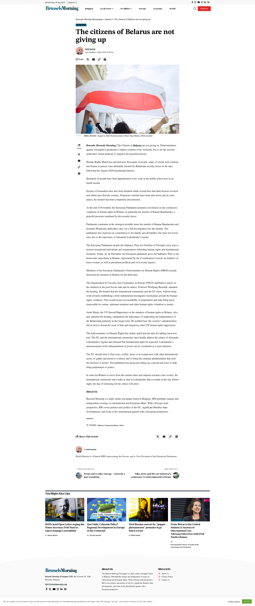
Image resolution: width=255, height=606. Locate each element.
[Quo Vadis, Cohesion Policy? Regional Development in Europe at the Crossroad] (106, 509)
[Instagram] (201, 2)
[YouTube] (198, 2)
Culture (133, 520)
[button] (194, 8)
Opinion (108, 19)
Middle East (177, 520)
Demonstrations (111, 425)
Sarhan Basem (53, 535)
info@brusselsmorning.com (56, 584)
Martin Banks (135, 535)
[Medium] (208, 2)
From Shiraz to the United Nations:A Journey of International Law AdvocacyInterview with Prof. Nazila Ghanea (188, 531)
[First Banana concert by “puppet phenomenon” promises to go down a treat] (148, 509)
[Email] (93, 59)
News (121, 425)
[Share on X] (87, 59)
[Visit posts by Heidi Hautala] (80, 51)
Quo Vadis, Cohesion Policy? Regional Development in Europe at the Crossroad (106, 527)
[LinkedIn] (205, 2)
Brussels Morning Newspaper (89, 19)
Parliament (51, 520)
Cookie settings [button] (234, 601)
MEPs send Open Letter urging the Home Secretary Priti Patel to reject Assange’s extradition (64, 527)
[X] (195, 2)
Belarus (137, 145)
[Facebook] (192, 2)
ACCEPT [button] (247, 601)
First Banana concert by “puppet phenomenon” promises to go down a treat (147, 527)
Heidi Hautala (90, 49)
